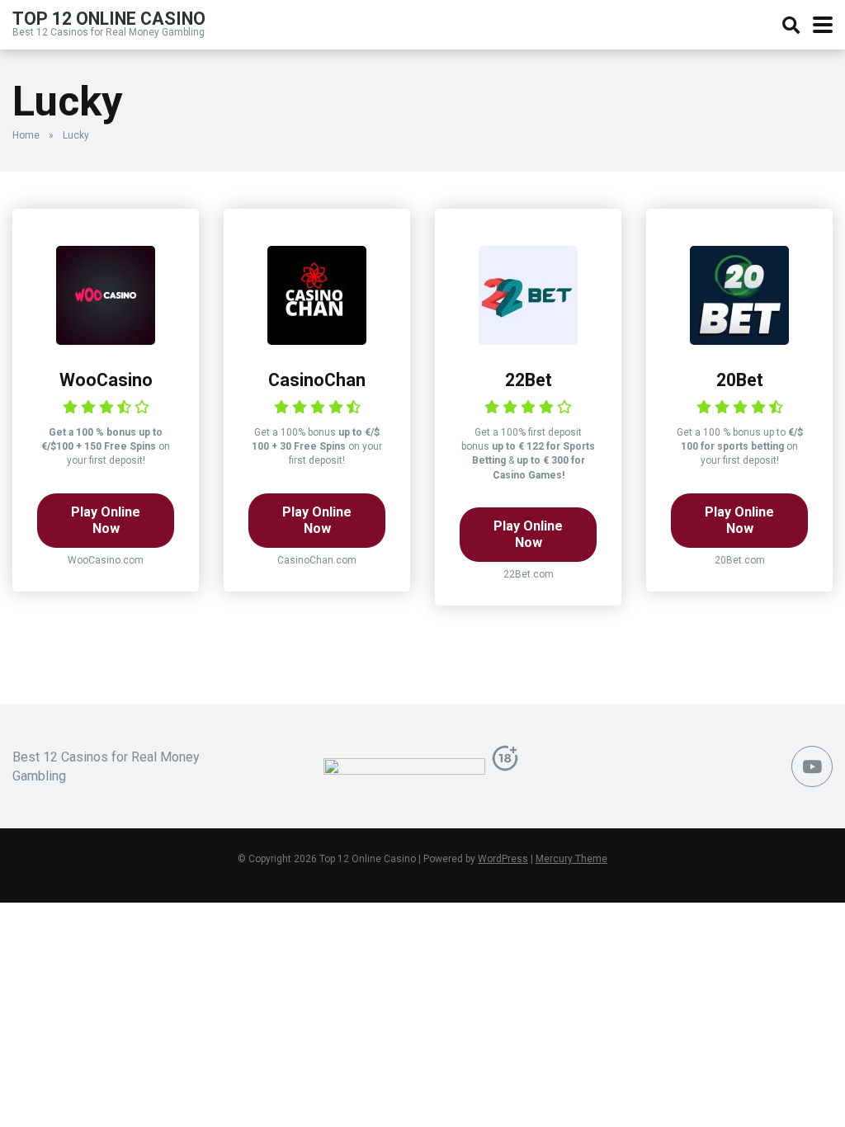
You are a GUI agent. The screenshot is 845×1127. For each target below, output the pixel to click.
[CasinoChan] (316, 340)
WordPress (503, 859)
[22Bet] (528, 340)
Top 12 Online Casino (108, 17)
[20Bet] (739, 340)
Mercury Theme (571, 859)
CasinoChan (317, 380)
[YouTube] (812, 766)
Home (26, 135)
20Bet (739, 380)
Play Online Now (105, 520)
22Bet (528, 380)
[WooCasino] (105, 340)
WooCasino (106, 380)
